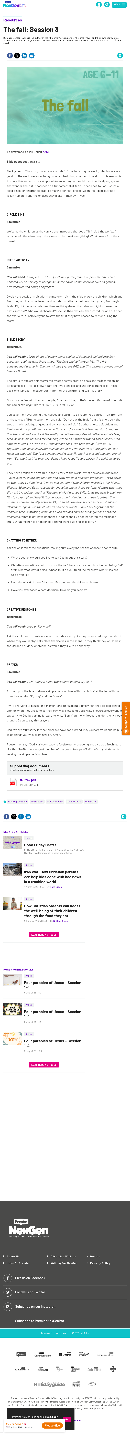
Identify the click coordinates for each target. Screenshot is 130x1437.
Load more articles (44, 934)
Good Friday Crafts (40, 844)
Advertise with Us (63, 1256)
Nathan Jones (60, 920)
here (46, 152)
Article (29, 865)
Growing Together (17, 801)
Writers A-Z (62, 1333)
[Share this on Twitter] (17, 56)
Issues (29, 838)
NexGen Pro (37, 801)
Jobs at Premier (18, 1263)
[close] (123, 48)
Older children (74, 801)
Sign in (79, 48)
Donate (95, 1256)
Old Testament (55, 801)
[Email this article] (32, 56)
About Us (13, 1256)
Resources (12, 20)
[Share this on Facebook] (10, 56)
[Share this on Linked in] (24, 56)
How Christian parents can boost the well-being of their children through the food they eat (52, 910)
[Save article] (120, 56)
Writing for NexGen (64, 1263)
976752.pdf (28, 780)
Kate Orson (56, 886)
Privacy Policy (100, 1263)
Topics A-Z (46, 1333)
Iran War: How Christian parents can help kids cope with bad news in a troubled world (52, 876)
